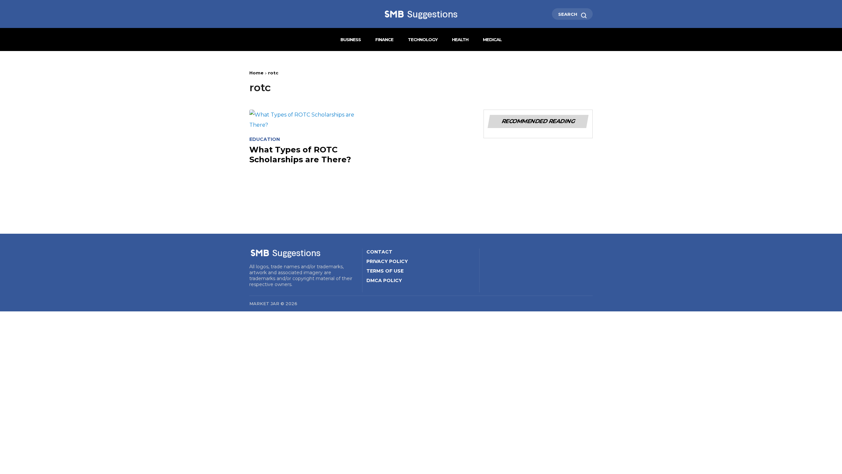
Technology (422, 39)
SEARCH (568, 14)
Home (256, 72)
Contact (379, 252)
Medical (492, 39)
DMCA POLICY (384, 280)
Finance (384, 39)
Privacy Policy (387, 261)
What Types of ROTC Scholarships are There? (300, 154)
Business (350, 39)
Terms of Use (385, 271)
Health (460, 39)
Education (264, 139)
